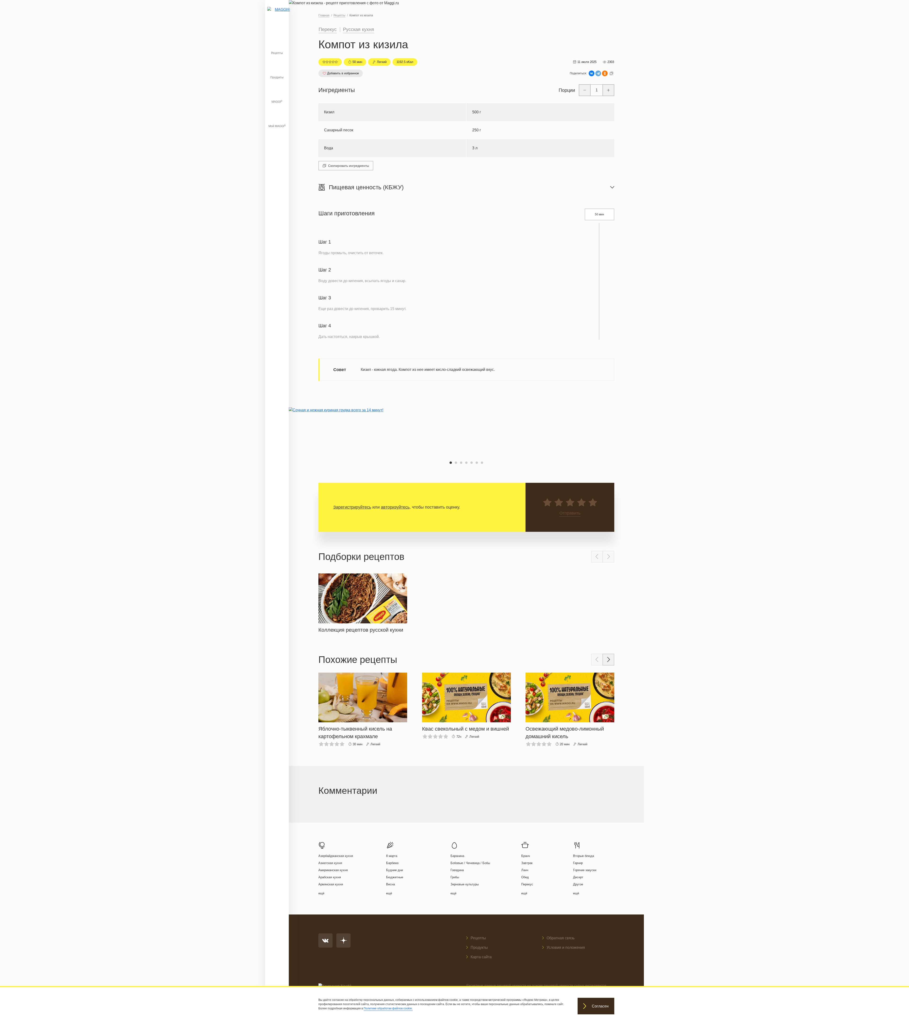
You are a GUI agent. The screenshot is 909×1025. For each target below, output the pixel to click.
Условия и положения (566, 947)
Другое (578, 884)
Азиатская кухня (330, 863)
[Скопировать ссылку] (611, 73)
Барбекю (392, 863)
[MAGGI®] (277, 15)
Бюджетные (394, 877)
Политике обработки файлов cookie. (388, 1008)
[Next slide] (608, 557)
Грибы (454, 877)
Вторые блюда (583, 856)
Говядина (457, 870)
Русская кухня (358, 29)
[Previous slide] (597, 557)
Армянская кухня (330, 884)
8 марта (391, 856)
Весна (390, 884)
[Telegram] (598, 73)
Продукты (277, 77)
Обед (525, 877)
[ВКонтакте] (591, 73)
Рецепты (277, 53)
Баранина (457, 856)
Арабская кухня (329, 877)
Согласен (600, 1006)
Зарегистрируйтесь (352, 507)
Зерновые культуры (464, 884)
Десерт (578, 877)
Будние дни (394, 870)
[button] (451, 462)
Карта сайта (481, 957)
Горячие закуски (584, 870)
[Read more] (362, 602)
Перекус (328, 29)
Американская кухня (333, 870)
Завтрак (527, 863)
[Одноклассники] (605, 73)
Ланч (524, 870)
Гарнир (578, 863)
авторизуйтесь (395, 507)
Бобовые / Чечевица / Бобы (470, 863)
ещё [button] (321, 893)
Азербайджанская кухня (335, 856)
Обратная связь (561, 938)
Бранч (525, 856)
